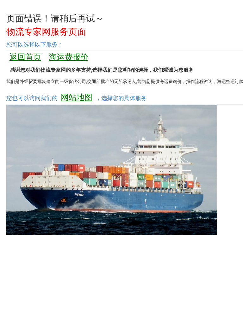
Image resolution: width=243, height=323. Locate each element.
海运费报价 (68, 56)
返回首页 (25, 56)
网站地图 (76, 96)
